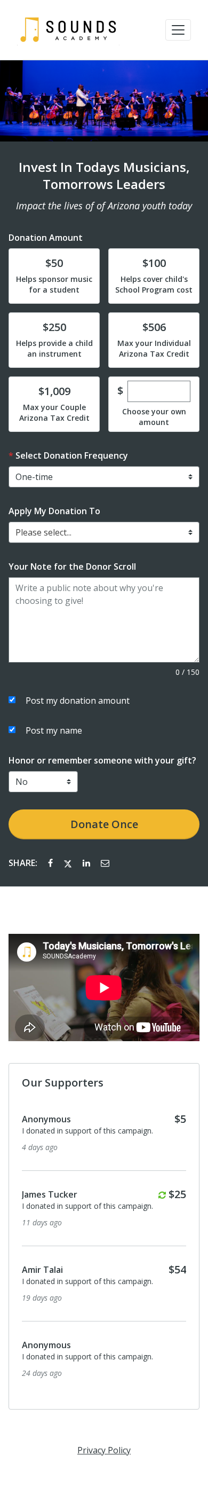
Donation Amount (46, 237)
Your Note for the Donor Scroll (72, 566)
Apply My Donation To (54, 511)
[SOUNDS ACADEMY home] (68, 30)
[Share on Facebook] (51, 863)
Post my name (54, 730)
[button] (178, 30)
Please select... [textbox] (43, 532)
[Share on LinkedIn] (87, 863)
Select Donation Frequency (71, 455)
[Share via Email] (105, 863)
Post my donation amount (78, 700)
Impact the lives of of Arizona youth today (104, 205)
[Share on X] (68, 863)
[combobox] (104, 532)
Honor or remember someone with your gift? (102, 760)
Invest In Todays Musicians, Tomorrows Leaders (104, 176)
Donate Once (104, 824)
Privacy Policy (104, 1450)
